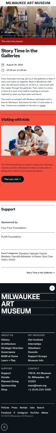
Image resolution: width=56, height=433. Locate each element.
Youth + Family (8, 259)
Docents (33, 352)
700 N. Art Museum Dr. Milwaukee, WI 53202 (39, 377)
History (5, 339)
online (42, 105)
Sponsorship (8, 385)
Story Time (47, 256)
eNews (44, 412)
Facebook (6, 412)
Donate (5, 377)
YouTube (34, 412)
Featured (34, 253)
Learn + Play (8, 360)
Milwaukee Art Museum (28, 3)
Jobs (32, 407)
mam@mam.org (37, 385)
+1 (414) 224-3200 (39, 389)
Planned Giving (10, 381)
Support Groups (37, 356)
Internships (34, 344)
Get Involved (35, 339)
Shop (4, 389)
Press (14, 407)
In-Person (36, 256)
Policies (5, 407)
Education (24, 253)
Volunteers (34, 348)
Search (40, 407)
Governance (8, 352)
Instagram (22, 412)
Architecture (8, 344)
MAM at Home (9, 356)
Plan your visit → (12, 179)
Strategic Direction (12, 348)
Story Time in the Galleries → (41, 272)
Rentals (23, 407)
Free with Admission (21, 256)
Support (6, 373)
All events (9, 32)
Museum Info (35, 360)
